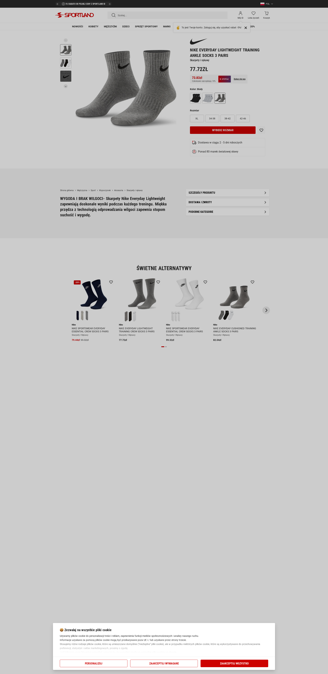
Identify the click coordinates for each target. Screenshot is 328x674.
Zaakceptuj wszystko (234, 663)
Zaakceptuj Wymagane (164, 663)
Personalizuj (93, 663)
